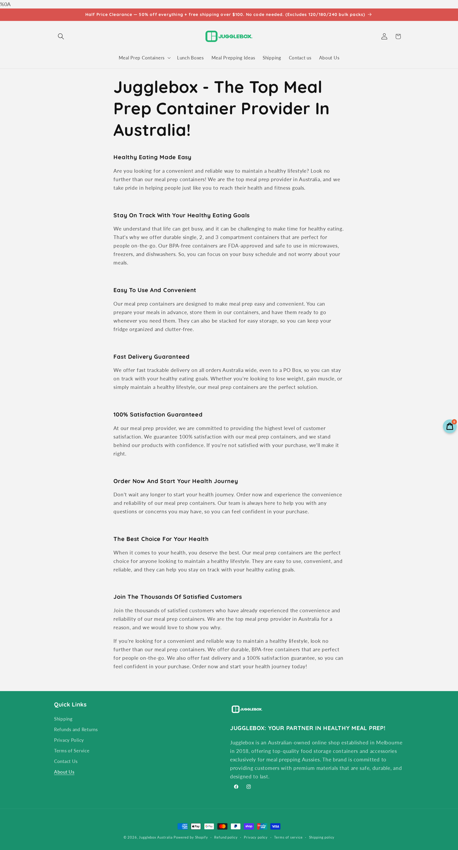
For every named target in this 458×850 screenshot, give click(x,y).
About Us (64, 772)
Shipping (63, 719)
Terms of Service (72, 750)
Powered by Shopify (191, 837)
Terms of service (288, 837)
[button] (61, 36)
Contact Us (66, 761)
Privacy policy (256, 837)
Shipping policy (322, 837)
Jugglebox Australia (155, 837)
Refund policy (225, 837)
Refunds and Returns (76, 729)
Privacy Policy (69, 740)
